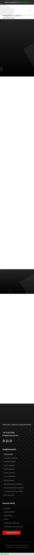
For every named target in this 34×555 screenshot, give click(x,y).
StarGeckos (25, 547)
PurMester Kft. (10, 547)
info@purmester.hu (10, 435)
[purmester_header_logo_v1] (8, 7)
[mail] (10, 441)
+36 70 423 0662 (24, 2)
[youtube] (7, 441)
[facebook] (3, 441)
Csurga (14, 16)
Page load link (4, 554)
